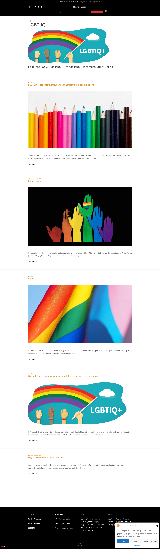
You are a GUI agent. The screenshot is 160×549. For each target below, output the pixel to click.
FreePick (111, 519)
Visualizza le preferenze (150, 541)
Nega (135, 541)
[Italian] (106, 12)
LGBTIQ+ (31, 82)
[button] (157, 526)
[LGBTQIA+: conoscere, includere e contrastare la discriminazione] (80, 153)
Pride (30, 278)
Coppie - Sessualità (33, 178)
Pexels (118, 519)
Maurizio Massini (80, 7)
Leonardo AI (113, 522)
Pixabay (128, 522)
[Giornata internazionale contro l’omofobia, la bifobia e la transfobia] (80, 429)
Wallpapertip (114, 524)
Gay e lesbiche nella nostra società (45, 457)
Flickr (121, 522)
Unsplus (126, 519)
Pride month (34, 180)
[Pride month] (80, 250)
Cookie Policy (136, 545)
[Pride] (80, 348)
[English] (2, 546)
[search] (127, 7)
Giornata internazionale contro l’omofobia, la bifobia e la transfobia (63, 375)
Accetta (123, 541)
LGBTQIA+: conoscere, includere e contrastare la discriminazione (61, 84)
